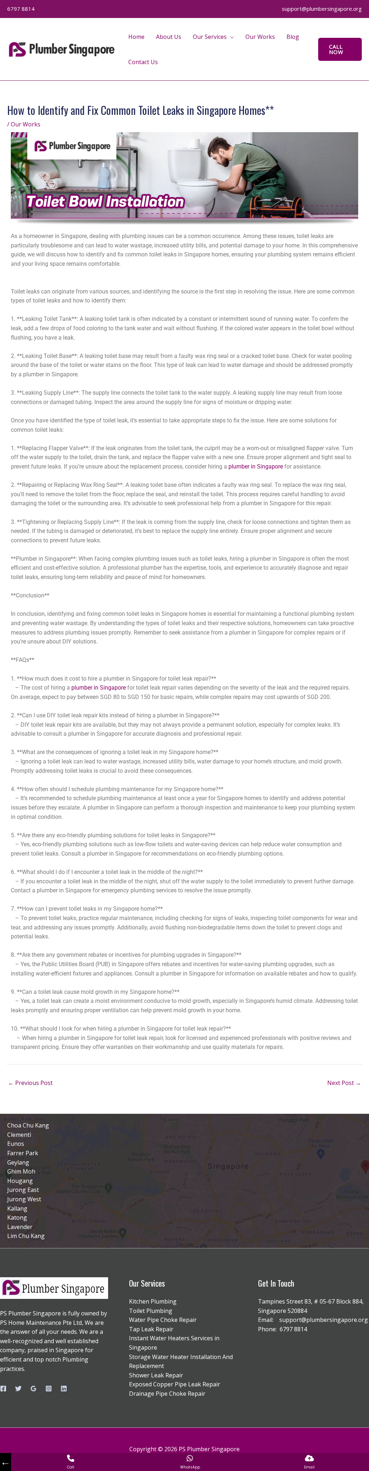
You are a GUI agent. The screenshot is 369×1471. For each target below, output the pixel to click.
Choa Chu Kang (28, 1125)
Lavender (19, 1227)
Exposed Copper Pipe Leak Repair (174, 1384)
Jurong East (23, 1190)
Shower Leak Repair (156, 1375)
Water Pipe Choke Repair (163, 1320)
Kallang (17, 1208)
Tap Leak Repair (151, 1329)
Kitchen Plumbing (153, 1301)
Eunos (15, 1144)
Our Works (260, 37)
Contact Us (143, 62)
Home (136, 37)
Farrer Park (22, 1153)
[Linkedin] (64, 1388)
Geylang (18, 1162)
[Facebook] (3, 1388)
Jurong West (24, 1199)
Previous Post (30, 1083)
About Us (168, 37)
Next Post (344, 1083)
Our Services (210, 37)
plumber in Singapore (255, 466)
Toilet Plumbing (150, 1311)
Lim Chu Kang (26, 1236)
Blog (292, 37)
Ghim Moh (21, 1171)
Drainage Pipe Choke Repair (167, 1394)
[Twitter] (18, 1388)
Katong (17, 1217)
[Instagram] (48, 1388)
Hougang (20, 1181)
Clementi (19, 1135)
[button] (340, 49)
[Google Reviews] (33, 1388)
